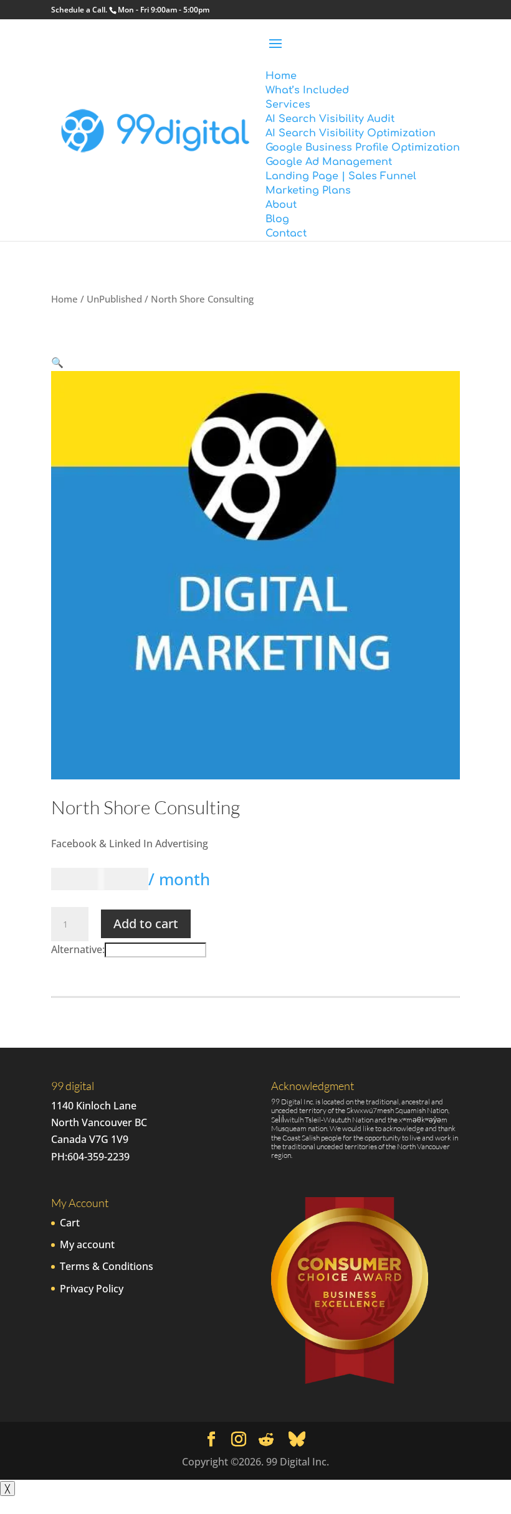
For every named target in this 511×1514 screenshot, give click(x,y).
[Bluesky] (297, 1439)
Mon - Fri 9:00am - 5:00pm (163, 9)
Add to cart (145, 923)
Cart (70, 1223)
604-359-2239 (98, 1157)
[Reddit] (266, 1439)
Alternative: (78, 949)
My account (87, 1244)
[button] (57, 362)
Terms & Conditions (106, 1266)
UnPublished (114, 299)
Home (64, 299)
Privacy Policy (91, 1288)
